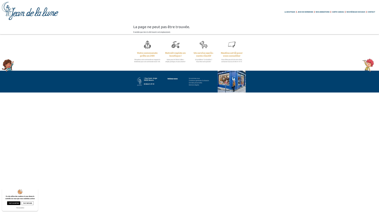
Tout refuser (27, 203)
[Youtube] (178, 83)
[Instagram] (173, 83)
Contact (371, 12)
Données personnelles (195, 83)
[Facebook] (168, 83)
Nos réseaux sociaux (356, 12)
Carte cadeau (338, 12)
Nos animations (322, 12)
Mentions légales (194, 85)
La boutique (290, 12)
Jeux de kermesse (305, 12)
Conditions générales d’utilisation (199, 80)
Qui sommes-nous (194, 78)
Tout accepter (14, 203)
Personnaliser (20, 208)
